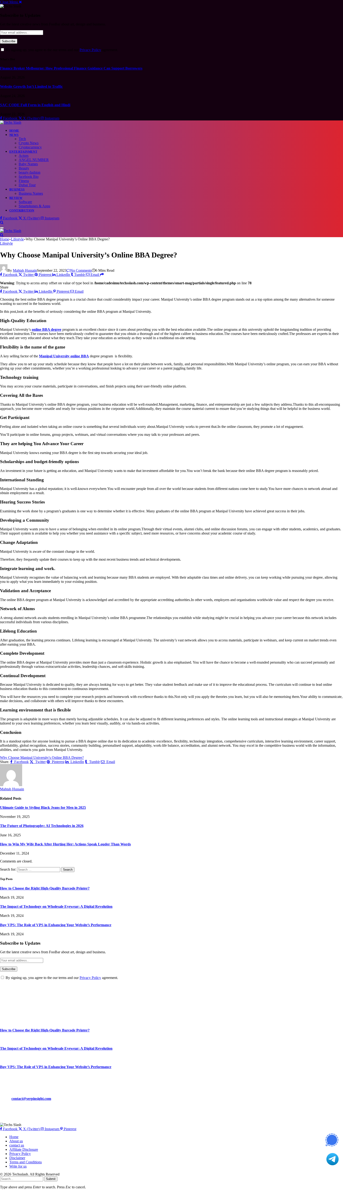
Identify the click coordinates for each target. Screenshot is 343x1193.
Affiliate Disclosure (23, 1149)
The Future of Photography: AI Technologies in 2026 (42, 826)
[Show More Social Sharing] (102, 275)
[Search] (2, 222)
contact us (16, 1145)
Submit (51, 1179)
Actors (23, 156)
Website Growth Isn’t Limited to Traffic (31, 86)
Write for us (18, 1166)
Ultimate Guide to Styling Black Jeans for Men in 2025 (43, 807)
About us (16, 1141)
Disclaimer (17, 1158)
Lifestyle (6, 243)
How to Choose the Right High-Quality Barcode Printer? (45, 888)
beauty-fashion (29, 172)
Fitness (24, 181)
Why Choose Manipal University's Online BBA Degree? (42, 758)
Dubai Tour (27, 185)
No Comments (81, 270)
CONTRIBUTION (21, 210)
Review (15, 198)
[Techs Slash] (10, 122)
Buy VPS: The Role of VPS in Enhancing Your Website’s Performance (55, 925)
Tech (22, 139)
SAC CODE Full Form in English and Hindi (35, 105)
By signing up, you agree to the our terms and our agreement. (61, 50)
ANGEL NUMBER (34, 160)
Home (14, 130)
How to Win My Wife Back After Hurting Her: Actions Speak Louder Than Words (65, 844)
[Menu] (2, 228)
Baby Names (28, 164)
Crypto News (28, 143)
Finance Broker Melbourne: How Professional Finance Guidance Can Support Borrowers (71, 68)
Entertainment (23, 151)
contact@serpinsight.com (31, 1099)
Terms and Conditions (25, 1162)
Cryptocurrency (30, 147)
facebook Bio (28, 177)
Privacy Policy (90, 50)
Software (25, 202)
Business (16, 189)
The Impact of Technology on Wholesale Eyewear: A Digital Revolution (56, 906)
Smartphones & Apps (34, 206)
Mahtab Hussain (25, 270)
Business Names (31, 193)
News (14, 135)
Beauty (24, 168)
